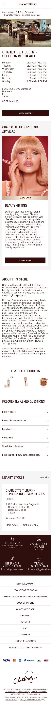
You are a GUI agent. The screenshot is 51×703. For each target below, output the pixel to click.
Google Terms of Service (30, 699)
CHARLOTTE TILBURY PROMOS (25, 647)
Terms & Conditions (38, 692)
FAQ (25, 628)
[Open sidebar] (4, 4)
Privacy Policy (10, 692)
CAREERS (26, 634)
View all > (44, 477)
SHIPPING (25, 615)
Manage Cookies (33, 694)
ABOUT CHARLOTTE (25, 641)
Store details (12, 525)
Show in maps (26, 113)
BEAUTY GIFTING (16, 205)
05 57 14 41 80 (10, 101)
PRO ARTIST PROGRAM (25, 590)
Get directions (30, 525)
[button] (25, 412)
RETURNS (26, 622)
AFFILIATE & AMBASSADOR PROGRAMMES (25, 596)
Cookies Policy (23, 692)
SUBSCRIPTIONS (25, 603)
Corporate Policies (18, 694)
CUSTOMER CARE (25, 609)
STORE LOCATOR (25, 584)
